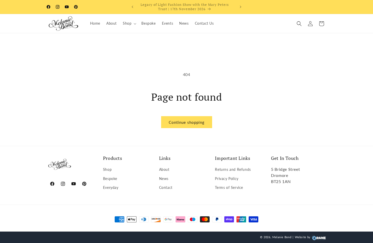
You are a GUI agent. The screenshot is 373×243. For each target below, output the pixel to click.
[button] (129, 23)
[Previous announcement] (132, 7)
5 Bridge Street (285, 169)
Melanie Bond (281, 237)
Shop (107, 169)
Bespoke (110, 178)
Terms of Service (229, 187)
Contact (166, 187)
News (163, 178)
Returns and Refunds (233, 169)
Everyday (110, 187)
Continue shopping (187, 122)
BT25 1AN (281, 181)
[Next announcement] (240, 7)
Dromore (279, 175)
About (164, 169)
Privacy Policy (226, 178)
